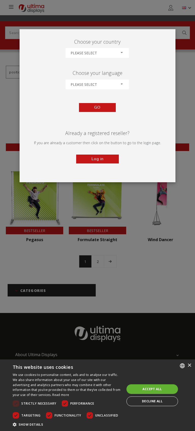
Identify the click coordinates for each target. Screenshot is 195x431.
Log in (97, 159)
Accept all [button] (152, 389)
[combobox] (97, 53)
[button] (67, 424)
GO (97, 107)
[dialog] (97, 395)
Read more (60, 395)
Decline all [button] (152, 401)
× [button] (189, 365)
